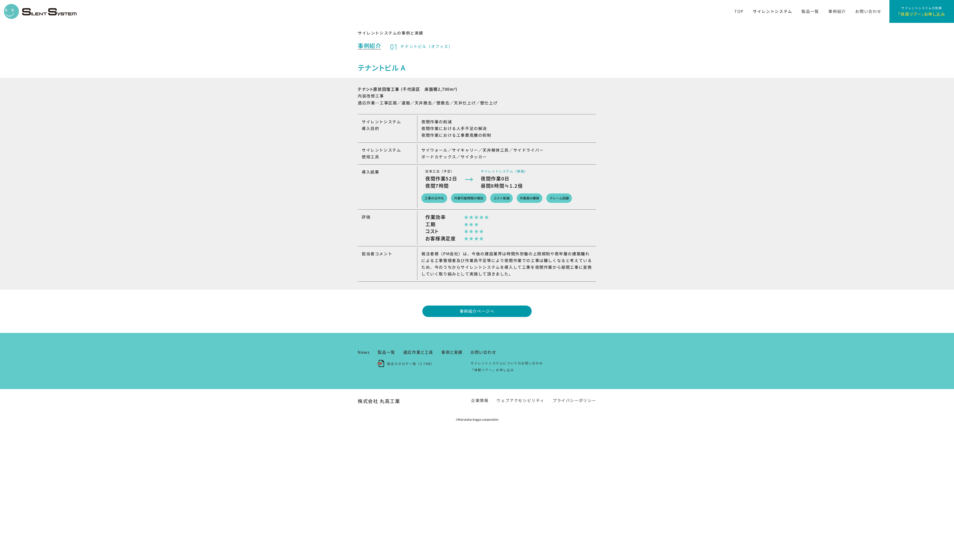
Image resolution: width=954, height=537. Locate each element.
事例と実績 (452, 352)
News (364, 352)
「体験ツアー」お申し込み (492, 369)
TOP (739, 11)
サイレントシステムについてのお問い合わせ (507, 363)
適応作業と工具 (418, 352)
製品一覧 (810, 11)
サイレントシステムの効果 (921, 11)
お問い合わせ (868, 11)
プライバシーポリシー (574, 400)
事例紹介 (837, 11)
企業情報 (479, 400)
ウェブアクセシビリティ (520, 400)
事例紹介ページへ (477, 311)
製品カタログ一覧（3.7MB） (410, 363)
